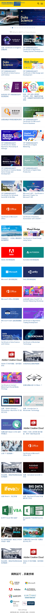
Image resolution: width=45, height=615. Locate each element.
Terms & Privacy (22, 610)
